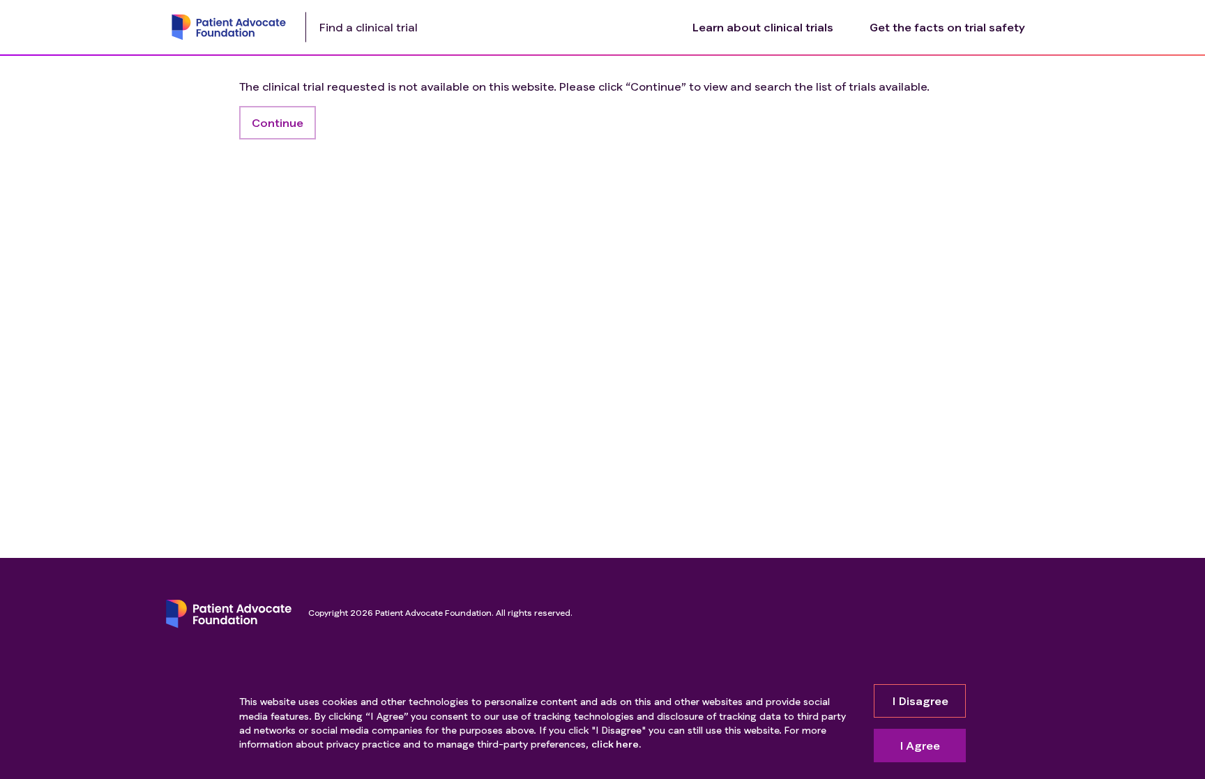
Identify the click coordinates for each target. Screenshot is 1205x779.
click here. (616, 744)
